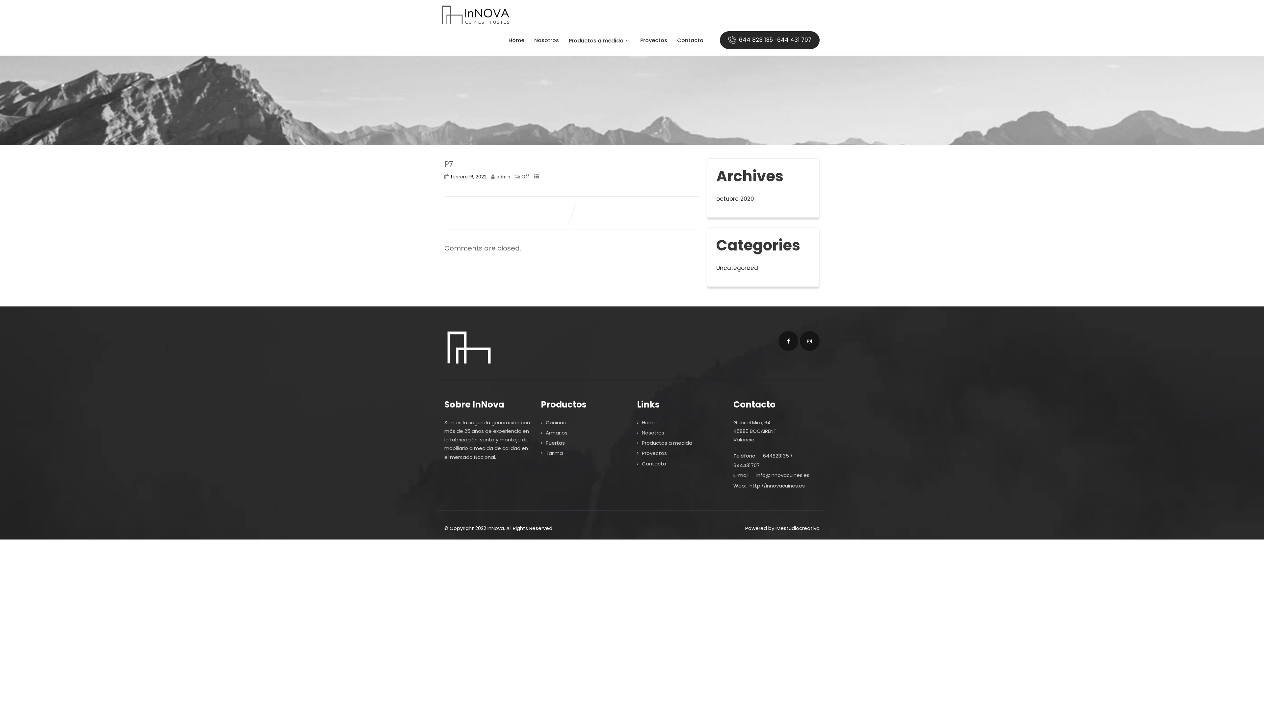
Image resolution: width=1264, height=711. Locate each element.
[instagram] (810, 341)
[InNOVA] (474, 15)
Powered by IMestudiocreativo (782, 528)
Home (516, 41)
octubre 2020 (735, 199)
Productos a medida (596, 41)
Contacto (690, 41)
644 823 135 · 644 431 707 (774, 40)
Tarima (554, 453)
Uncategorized (737, 268)
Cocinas (556, 422)
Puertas (555, 442)
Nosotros (546, 41)
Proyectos (653, 41)
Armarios (556, 432)
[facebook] (788, 341)
